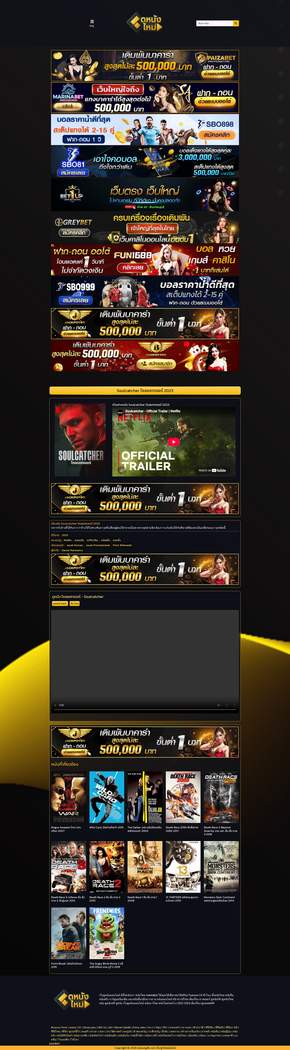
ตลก (102, 1031)
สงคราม (174, 1031)
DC (79, 1027)
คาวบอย (186, 1027)
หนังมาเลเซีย (80, 1035)
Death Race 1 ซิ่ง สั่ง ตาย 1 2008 (142, 899)
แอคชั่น (117, 540)
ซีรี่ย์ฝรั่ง (219, 1027)
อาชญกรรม (214, 1035)
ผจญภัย (79, 540)
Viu (149, 1027)
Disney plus (89, 1027)
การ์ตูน (157, 1027)
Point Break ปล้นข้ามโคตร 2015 (66, 965)
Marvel (118, 1027)
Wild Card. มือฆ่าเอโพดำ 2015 (106, 827)
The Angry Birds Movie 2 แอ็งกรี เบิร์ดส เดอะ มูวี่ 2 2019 (106, 965)
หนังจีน (215, 1031)
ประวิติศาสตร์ (113, 1031)
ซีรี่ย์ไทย (55, 1031)
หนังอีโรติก (137, 1035)
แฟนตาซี (228, 1035)
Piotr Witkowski (122, 545)
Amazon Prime (59, 1027)
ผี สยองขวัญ (140, 1031)
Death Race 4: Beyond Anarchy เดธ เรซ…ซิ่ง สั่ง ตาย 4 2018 (220, 830)
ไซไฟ (74, 1039)
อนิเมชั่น (192, 1035)
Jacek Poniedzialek (98, 545)
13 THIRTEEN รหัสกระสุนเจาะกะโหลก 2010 (182, 899)
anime (72, 1027)
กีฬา (165, 1027)
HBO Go (102, 1027)
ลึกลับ (165, 1031)
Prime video (139, 1027)
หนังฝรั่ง (105, 540)
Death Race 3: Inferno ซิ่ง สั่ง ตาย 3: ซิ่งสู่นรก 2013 (68, 899)
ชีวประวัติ (198, 1027)
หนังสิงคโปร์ (96, 1035)
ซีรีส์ (64, 1031)
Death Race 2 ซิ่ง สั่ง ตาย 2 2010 (104, 899)
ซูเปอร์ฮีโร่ (74, 1031)
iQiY (111, 1027)
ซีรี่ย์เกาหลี (231, 1027)
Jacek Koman (74, 545)
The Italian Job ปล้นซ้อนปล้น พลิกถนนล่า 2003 (144, 829)
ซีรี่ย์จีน (209, 1027)
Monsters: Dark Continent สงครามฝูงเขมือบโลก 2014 (219, 899)
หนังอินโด (123, 1035)
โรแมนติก (63, 1039)
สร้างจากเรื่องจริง (190, 1031)
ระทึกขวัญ (92, 540)
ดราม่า (94, 1031)
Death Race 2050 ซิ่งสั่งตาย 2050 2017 (182, 829)
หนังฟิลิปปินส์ (64, 1035)
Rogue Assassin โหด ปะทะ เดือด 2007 (66, 829)
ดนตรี (85, 1031)
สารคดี (205, 1031)
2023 (65, 535)
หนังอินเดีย (110, 1035)
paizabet (54, 1043)
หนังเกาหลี (151, 1035)
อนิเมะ (202, 1035)
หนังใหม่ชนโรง (167, 1035)
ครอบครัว (175, 1027)
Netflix (68, 540)
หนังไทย (181, 1035)
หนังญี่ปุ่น (226, 1031)
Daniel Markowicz (72, 550)
